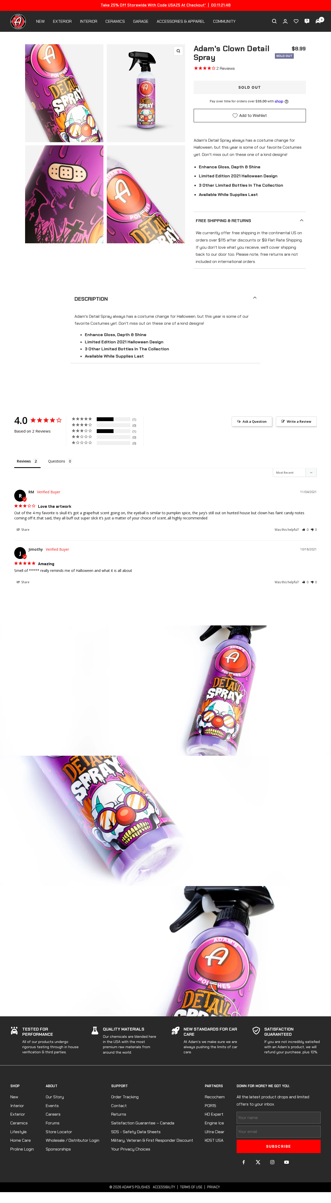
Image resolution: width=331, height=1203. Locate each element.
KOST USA (214, 1140)
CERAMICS (115, 21)
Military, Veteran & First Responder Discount (152, 1140)
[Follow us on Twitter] (258, 1162)
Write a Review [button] (299, 421)
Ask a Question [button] (255, 421)
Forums (52, 1123)
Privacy (213, 1187)
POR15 (210, 1105)
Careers (53, 1114)
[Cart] (318, 21)
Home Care (20, 1140)
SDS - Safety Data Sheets (136, 1131)
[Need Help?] (307, 21)
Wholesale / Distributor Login (72, 1140)
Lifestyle (18, 1131)
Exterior (17, 1114)
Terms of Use (191, 1187)
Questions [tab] (56, 461)
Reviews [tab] (24, 461)
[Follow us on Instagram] (272, 1162)
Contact (119, 1105)
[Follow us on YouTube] (286, 1162)
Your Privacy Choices (130, 1149)
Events (52, 1105)
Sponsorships (58, 1149)
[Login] (285, 21)
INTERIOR (88, 21)
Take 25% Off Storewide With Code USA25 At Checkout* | (165, 5)
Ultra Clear (214, 1131)
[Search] (274, 21)
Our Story (55, 1097)
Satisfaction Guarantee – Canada (142, 1123)
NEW (40, 21)
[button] (305, 529)
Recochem (215, 1097)
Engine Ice (214, 1123)
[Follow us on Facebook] (244, 1162)
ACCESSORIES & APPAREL (181, 21)
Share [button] (24, 529)
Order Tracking (125, 1097)
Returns (118, 1114)
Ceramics (19, 1123)
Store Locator (59, 1131)
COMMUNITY (224, 21)
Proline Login (22, 1149)
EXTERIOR (62, 21)
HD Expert (214, 1114)
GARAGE (140, 21)
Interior (17, 1105)
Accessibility (164, 1187)
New (14, 1097)
